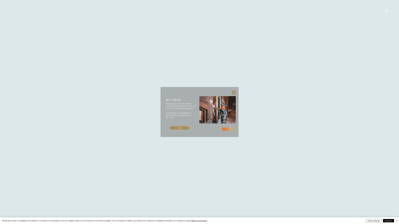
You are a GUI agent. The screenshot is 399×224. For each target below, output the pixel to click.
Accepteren (388, 221)
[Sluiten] (396, 220)
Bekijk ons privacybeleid (199, 221)
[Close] (234, 93)
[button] (387, 11)
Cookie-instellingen (374, 221)
